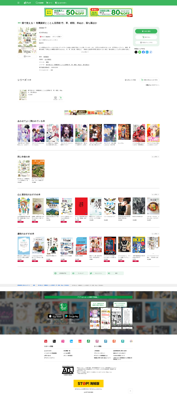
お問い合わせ (47, 355)
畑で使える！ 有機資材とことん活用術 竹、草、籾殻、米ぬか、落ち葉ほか (45, 91)
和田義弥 (41, 28)
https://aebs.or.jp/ (82, 373)
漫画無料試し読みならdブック (24, 285)
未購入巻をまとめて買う (151, 80)
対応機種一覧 (67, 350)
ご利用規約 (97, 350)
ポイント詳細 (56, 36)
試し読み (28, 56)
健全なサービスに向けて (119, 353)
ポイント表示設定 (68, 355)
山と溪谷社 (48, 59)
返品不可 (41, 42)
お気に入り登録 (131, 80)
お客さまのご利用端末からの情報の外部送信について (122, 358)
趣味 (47, 62)
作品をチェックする (147, 42)
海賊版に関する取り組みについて (102, 358)
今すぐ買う (147, 31)
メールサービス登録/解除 (50, 353)
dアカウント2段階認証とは (100, 355)
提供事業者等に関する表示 (120, 350)
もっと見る (154, 156)
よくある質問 (67, 353)
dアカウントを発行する (82, 389)
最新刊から (155, 85)
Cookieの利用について (119, 355)
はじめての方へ (48, 350)
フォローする (45, 28)
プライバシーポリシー (99, 353)
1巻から (148, 85)
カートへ (147, 37)
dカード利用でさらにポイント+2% (47, 40)
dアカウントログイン (49, 358)
